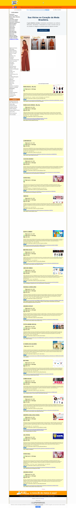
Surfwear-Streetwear (13, 92)
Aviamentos (12, 14)
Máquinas (11, 79)
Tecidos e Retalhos (13, 37)
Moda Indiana (12, 80)
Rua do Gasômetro (13, 113)
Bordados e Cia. (13, 55)
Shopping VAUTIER (13, 36)
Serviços (11, 91)
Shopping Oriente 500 (14, 101)
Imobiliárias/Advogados (14, 76)
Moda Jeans (12, 30)
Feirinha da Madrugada (14, 68)
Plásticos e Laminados (14, 87)
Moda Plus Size (35, 101)
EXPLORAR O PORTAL (43, 30)
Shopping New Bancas (31, 302)
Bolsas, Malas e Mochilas (15, 16)
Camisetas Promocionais (14, 59)
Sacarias (11, 89)
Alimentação (12, 49)
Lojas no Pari (12, 111)
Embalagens (12, 63)
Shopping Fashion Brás (36, 192)
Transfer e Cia (12, 93)
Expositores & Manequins (40, 173)
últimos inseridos (58, 9)
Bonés (11, 54)
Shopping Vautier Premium (15, 110)
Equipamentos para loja (30, 173)
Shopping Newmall (13, 105)
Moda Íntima (12, 28)
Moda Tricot (12, 83)
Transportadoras (13, 95)
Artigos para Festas (13, 51)
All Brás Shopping (13, 108)
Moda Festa (12, 26)
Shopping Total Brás (13, 107)
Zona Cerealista (13, 114)
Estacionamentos (13, 66)
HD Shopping (40, 101)
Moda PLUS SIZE (13, 32)
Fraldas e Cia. (12, 71)
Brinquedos (12, 57)
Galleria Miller (12, 104)
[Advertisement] (43, 60)
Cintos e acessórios (13, 61)
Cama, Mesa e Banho (14, 19)
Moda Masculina (13, 31)
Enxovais (36, 155)
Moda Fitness (34, 320)
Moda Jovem (34, 211)
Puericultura (12, 88)
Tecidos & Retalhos (29, 449)
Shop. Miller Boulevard (14, 102)
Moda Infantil (12, 27)
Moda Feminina (13, 24)
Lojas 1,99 (12, 78)
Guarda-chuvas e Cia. (14, 74)
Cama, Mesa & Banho (30, 155)
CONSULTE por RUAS (14, 39)
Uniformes (11, 96)
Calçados (11, 18)
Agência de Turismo (13, 47)
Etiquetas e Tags (13, 67)
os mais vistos (18, 9)
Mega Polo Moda (13, 35)
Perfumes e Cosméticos (14, 85)
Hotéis (11, 75)
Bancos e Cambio (13, 53)
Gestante (11, 72)
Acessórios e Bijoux (14, 15)
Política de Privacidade (39, 504)
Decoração (12, 62)
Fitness (11, 70)
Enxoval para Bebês (14, 20)
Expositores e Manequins (15, 22)
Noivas (11, 84)
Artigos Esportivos (13, 50)
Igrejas (27, 356)
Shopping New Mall (36, 468)
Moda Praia (40, 320)
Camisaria (11, 58)
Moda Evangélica (13, 23)
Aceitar (38, 506)
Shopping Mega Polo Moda (31, 431)
